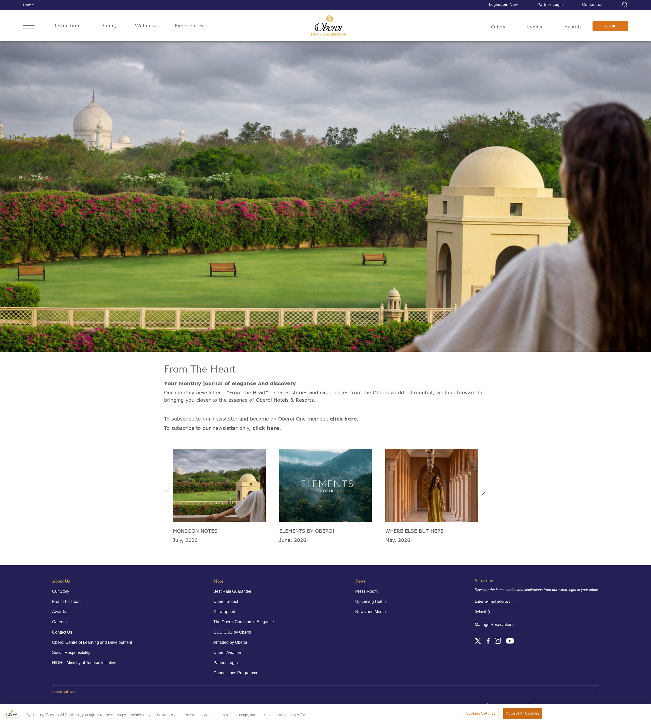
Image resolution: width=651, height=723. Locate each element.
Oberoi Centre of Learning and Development (92, 642)
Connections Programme (235, 673)
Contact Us (62, 632)
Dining (108, 25)
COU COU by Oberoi (232, 632)
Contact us (592, 4)
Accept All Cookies (522, 713)
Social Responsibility (71, 652)
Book (610, 26)
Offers (498, 27)
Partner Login (550, 4)
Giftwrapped (224, 611)
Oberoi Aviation (227, 652)
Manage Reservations (494, 624)
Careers (59, 622)
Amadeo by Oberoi (230, 642)
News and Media (370, 611)
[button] (481, 490)
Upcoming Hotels (371, 601)
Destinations (66, 25)
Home (28, 5)
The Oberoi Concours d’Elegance (243, 622)
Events (534, 27)
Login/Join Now (503, 4)
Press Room (366, 591)
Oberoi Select (225, 601)
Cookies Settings (481, 713)
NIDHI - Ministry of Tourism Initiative (84, 663)
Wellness (145, 25)
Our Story (60, 591)
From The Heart (66, 601)
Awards (573, 27)
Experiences (189, 25)
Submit (480, 611)
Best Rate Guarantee (232, 591)
